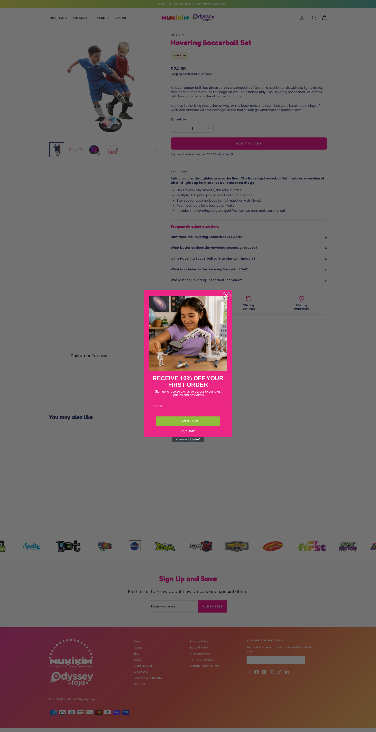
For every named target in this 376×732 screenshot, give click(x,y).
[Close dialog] (226, 295)
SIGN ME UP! (188, 421)
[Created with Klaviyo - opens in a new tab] (188, 439)
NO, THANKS (188, 431)
